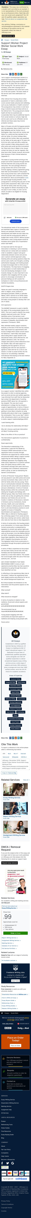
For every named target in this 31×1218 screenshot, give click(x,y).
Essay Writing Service (8, 1099)
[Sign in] (29, 2)
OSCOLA (24, 757)
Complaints (4, 1153)
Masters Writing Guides (9, 1008)
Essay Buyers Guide (8, 1000)
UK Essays (7, 52)
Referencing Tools (8, 1003)
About (3, 1146)
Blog (2, 1138)
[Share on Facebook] (10, 74)
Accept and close (7, 36)
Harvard (23, 753)
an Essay (16, 933)
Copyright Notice (6, 1207)
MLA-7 (16, 753)
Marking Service (7, 943)
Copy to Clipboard (8, 773)
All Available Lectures (9, 960)
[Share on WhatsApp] (21, 74)
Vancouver (6, 757)
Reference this (7, 69)
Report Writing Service (9, 938)
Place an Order (15, 1045)
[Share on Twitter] (13, 74)
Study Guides (5, 1128)
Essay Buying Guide (7, 1134)
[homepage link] (2, 40)
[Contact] (25, 2)
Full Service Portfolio (8, 948)
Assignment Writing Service (11, 940)
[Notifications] (27, 2)
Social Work (14, 40)
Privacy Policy (5, 1201)
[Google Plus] (12, 1163)
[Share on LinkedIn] (18, 74)
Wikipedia (15, 757)
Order (21, 2)
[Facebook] (2, 1163)
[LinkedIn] (7, 1163)
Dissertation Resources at (14, 994)
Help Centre (5, 1156)
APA (4, 753)
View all (25, 780)
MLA (9, 753)
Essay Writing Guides (9, 1006)
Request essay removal (9, 863)
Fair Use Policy (6, 1149)
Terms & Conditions (7, 1204)
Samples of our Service (9, 946)
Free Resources (6, 1131)
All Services (5, 1113)
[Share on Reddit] (16, 74)
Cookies (3, 1211)
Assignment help (6, 1109)
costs (26, 177)
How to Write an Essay (9, 998)
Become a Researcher (8, 1159)
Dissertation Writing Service (10, 1103)
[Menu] (2, 2)
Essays (7, 40)
